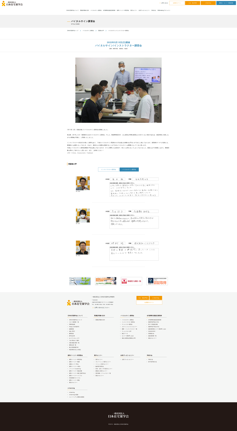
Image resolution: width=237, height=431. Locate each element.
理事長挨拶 (71, 324)
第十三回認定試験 (152, 324)
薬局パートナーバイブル (74, 375)
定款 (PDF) (71, 331)
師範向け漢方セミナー (100, 371)
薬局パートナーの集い (74, 366)
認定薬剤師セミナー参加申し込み (156, 329)
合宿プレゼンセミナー (144, 10)
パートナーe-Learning (74, 368)
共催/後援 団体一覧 (73, 342)
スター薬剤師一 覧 (73, 322)
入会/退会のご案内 (73, 340)
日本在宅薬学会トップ (72, 30)
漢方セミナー (133, 10)
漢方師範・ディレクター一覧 (102, 373)
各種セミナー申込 (73, 364)
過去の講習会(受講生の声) (128, 338)
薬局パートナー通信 (73, 380)
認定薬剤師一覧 (151, 335)
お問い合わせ (163, 3)
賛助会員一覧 (71, 345)
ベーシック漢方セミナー (101, 364)
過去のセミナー (151, 338)
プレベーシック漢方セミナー (102, 361)
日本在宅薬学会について (72, 10)
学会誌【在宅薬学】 (73, 326)
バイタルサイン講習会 (96, 10)
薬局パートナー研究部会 (123, 10)
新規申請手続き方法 (152, 322)
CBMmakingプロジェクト (163, 10)
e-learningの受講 (72, 394)
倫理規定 (70, 333)
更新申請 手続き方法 (152, 326)
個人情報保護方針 (73, 347)
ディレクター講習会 (126, 324)
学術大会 (153, 10)
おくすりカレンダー (73, 338)
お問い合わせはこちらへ (100, 308)
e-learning (208, 3)
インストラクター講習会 (108, 169)
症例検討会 (150, 333)
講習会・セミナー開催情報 (226, 3)
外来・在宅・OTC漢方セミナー (103, 368)
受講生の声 (101, 30)
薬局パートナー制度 (73, 361)
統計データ (124, 333)
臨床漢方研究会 (99, 366)
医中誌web (71, 335)
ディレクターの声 (125, 331)
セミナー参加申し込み (127, 335)
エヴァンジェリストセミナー (128, 326)
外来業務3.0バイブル (73, 378)
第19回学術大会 (151, 361)
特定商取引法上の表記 (74, 349)
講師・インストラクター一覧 (128, 329)
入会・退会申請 (192, 3)
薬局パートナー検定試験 (74, 371)
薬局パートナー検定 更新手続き (76, 373)
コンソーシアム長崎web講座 (75, 397)
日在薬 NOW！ (151, 331)
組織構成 (70, 329)
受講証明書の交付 (84, 10)
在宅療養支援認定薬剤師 (109, 10)
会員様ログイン (177, 3)
